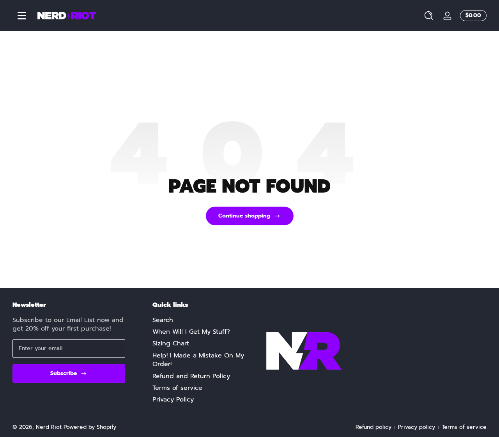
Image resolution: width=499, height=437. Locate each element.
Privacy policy (416, 427)
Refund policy (373, 427)
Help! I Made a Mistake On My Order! (198, 360)
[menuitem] (199, 320)
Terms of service (177, 388)
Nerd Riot (49, 427)
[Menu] (21, 15)
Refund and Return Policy (191, 376)
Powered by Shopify (90, 427)
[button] (428, 15)
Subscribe (63, 373)
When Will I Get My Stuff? (191, 331)
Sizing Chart (170, 343)
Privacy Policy (173, 399)
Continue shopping (244, 216)
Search (162, 320)
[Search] (429, 15)
